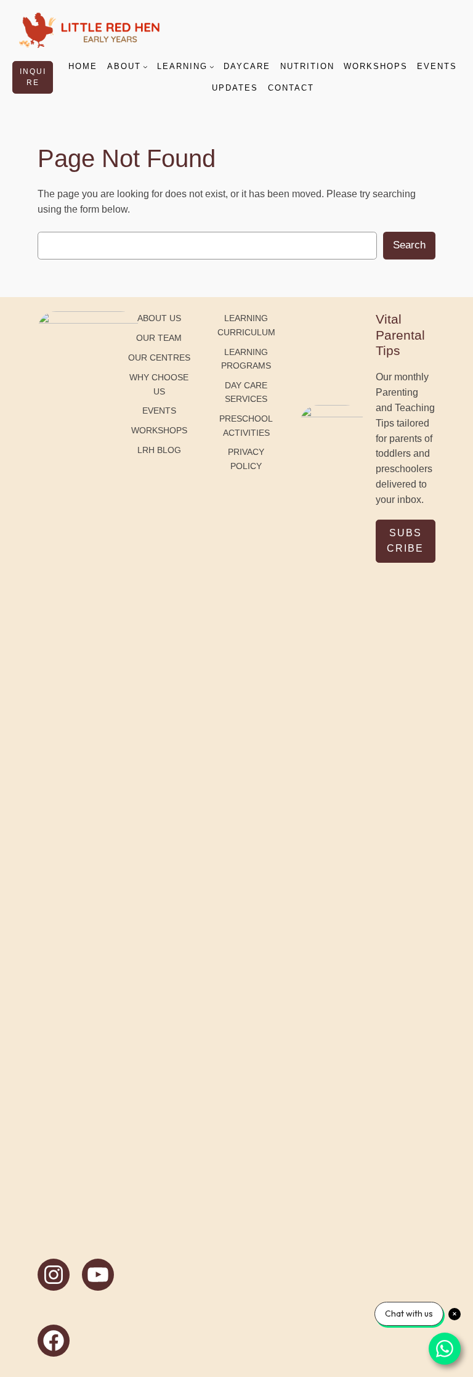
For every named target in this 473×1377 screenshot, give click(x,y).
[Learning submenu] (211, 66)
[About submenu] (145, 66)
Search (409, 245)
